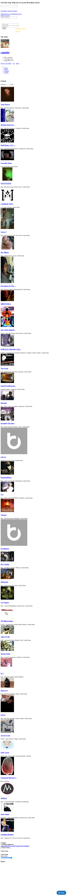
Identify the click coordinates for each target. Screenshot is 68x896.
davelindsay (5, 549)
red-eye (3, 457)
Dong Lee (4, 690)
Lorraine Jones (6, 163)
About (3, 846)
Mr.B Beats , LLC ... (8, 145)
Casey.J (3, 232)
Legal (13, 846)
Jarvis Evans (5, 735)
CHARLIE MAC (7, 204)
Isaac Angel (5, 814)
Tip (14, 63)
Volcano (4, 515)
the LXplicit (5, 564)
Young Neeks (5, 654)
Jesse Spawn (5, 104)
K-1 (2, 673)
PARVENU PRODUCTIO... (11, 349)
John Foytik (5, 637)
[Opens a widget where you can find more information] (61, 893)
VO (2, 494)
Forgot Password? (20, 28)
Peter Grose (5, 752)
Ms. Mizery (5, 252)
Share (17, 63)
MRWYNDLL (6, 304)
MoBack (4, 798)
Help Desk (8, 846)
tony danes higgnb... (8, 330)
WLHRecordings (7, 621)
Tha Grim (4, 368)
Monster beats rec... (8, 125)
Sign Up (17, 31)
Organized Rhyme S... (9, 778)
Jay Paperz (5, 602)
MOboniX (4, 582)
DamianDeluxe (6, 477)
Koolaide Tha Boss (7, 423)
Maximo (4, 403)
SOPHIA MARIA (7, 835)
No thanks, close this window (9, 11)
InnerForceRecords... (8, 386)
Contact (17, 846)
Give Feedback (24, 846)
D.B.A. (3, 715)
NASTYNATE (6, 183)
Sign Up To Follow (6, 63)
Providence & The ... (8, 286)
